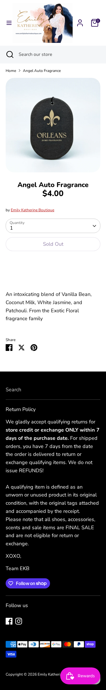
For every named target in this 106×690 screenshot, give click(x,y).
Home (11, 70)
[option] (53, 125)
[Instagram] (18, 621)
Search (13, 389)
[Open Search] (9, 54)
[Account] (80, 21)
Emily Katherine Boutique (32, 210)
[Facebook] (9, 621)
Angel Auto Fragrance (42, 70)
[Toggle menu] (6, 23)
